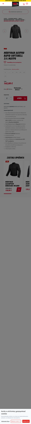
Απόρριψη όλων (5, 421)
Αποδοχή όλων (26, 421)
